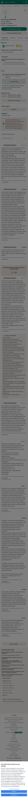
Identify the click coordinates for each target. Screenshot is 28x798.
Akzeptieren (14, 795)
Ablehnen (14, 791)
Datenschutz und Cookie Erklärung (11, 786)
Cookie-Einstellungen (14, 789)
